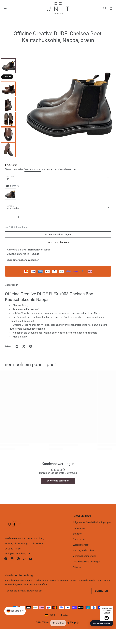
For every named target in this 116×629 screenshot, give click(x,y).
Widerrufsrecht (81, 544)
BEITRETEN (101, 590)
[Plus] (27, 217)
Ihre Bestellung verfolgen (86, 561)
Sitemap (77, 567)
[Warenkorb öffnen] (111, 8)
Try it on (7, 77)
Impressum (79, 528)
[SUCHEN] (105, 8)
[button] (6, 8)
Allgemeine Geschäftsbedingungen (92, 522)
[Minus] (10, 217)
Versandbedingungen (84, 556)
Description (12, 284)
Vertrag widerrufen (83, 550)
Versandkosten (32, 169)
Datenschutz (80, 539)
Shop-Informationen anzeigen (23, 260)
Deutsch (65, 615)
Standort (77, 533)
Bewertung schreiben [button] (58, 480)
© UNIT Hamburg (45, 622)
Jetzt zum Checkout (58, 242)
